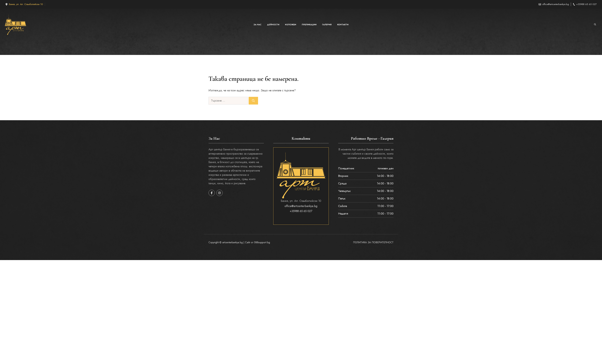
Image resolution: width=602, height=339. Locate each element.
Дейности (273, 24)
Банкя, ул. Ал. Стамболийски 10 (26, 4)
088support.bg (262, 242)
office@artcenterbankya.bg (301, 206)
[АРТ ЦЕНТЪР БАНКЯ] (15, 24)
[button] (595, 24)
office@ (546, 4)
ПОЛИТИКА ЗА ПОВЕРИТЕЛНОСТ (373, 242)
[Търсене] (253, 101)
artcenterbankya (557, 4)
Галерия (327, 24)
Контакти (343, 24)
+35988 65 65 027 (586, 4)
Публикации (309, 24)
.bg (567, 4)
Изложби (290, 24)
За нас (257, 24)
